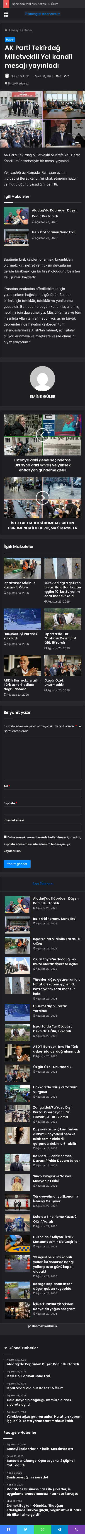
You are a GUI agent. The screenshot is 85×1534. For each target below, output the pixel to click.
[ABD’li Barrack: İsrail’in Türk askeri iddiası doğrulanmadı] (22, 665)
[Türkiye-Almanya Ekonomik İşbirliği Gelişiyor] (17, 1202)
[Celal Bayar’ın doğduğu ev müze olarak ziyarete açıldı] (17, 965)
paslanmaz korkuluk (42, 1326)
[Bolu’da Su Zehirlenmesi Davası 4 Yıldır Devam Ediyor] (17, 1162)
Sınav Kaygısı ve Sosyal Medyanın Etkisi (52, 1178)
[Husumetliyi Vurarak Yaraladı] (22, 618)
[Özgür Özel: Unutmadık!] (63, 665)
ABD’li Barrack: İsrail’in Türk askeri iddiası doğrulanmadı (22, 684)
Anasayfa (14, 30)
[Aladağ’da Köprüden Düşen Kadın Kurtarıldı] (16, 215)
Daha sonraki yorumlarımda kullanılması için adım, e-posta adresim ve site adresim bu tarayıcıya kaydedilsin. (42, 844)
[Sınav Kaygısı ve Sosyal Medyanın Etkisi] (17, 1182)
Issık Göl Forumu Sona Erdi (53, 232)
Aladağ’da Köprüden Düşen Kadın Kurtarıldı (56, 901)
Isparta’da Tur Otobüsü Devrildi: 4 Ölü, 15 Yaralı (60, 638)
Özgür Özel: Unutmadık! (54, 682)
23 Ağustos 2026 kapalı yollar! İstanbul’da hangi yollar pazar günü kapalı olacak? (53, 1264)
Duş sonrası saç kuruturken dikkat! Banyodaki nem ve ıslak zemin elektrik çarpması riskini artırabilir (55, 1136)
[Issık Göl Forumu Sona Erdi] (16, 237)
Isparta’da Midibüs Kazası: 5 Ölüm (19, 585)
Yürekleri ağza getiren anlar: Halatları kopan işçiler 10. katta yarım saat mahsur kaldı (62, 589)
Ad (7, 786)
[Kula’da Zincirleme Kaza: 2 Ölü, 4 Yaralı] (17, 1222)
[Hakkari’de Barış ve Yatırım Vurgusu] (17, 1093)
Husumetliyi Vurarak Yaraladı (20, 636)
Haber (28, 30)
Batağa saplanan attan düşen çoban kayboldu (53, 1286)
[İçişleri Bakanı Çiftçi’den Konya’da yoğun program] (17, 1310)
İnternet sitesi (14, 820)
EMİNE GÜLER (20, 76)
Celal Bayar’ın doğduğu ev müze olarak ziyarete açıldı (55, 961)
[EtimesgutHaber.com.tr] (42, 13)
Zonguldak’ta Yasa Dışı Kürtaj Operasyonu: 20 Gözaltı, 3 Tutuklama (52, 1112)
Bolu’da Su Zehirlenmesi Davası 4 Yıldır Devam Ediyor (56, 1158)
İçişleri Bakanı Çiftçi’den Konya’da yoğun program (54, 1306)
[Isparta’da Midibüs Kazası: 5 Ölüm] (22, 568)
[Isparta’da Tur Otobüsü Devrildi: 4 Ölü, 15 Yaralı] (63, 618)
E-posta (10, 803)
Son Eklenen (42, 884)
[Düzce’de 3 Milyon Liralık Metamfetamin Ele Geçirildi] (17, 1243)
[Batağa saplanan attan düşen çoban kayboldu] (17, 1290)
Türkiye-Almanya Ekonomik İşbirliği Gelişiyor (55, 1198)
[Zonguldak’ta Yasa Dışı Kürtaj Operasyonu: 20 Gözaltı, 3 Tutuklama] (17, 1113)
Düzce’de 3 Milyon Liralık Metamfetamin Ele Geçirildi (55, 1239)
